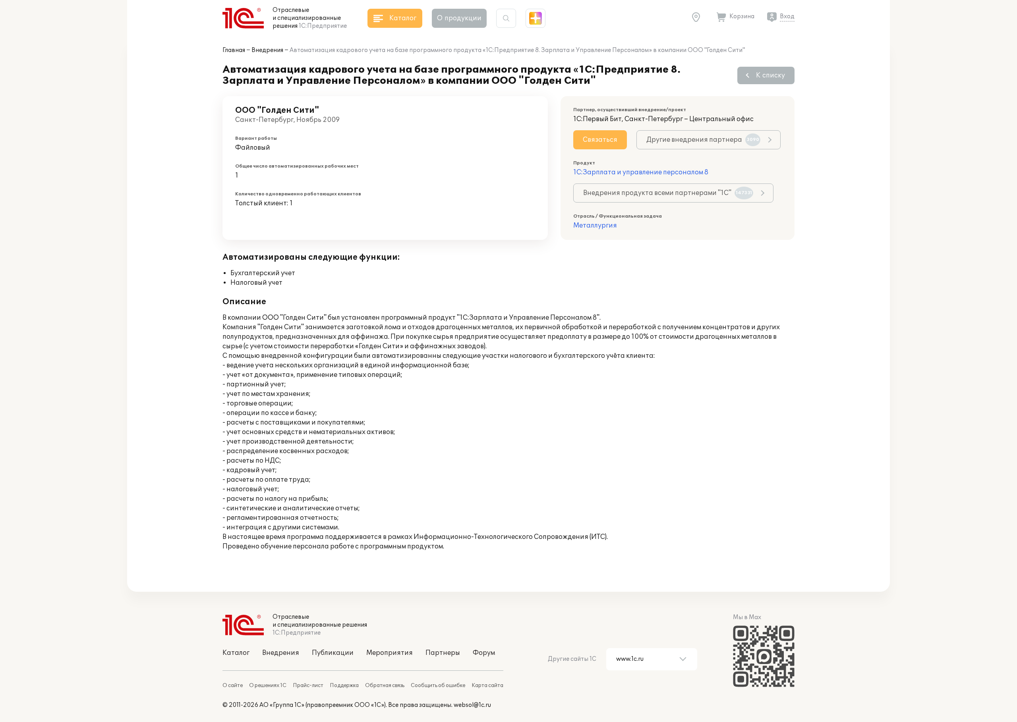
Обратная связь (384, 685)
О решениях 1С (267, 685)
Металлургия (595, 226)
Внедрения (267, 50)
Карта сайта (487, 685)
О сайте (232, 685)
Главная (233, 50)
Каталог (235, 653)
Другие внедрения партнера (702, 140)
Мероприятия (389, 653)
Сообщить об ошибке (438, 685)
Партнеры (442, 653)
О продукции (459, 18)
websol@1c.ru (472, 705)
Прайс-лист (308, 685)
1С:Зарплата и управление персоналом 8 (640, 172)
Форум (484, 653)
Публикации (333, 653)
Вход (787, 16)
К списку (770, 75)
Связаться (600, 140)
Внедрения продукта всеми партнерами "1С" (667, 193)
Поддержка (344, 685)
